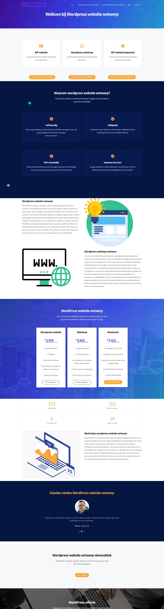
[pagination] (79, 531)
